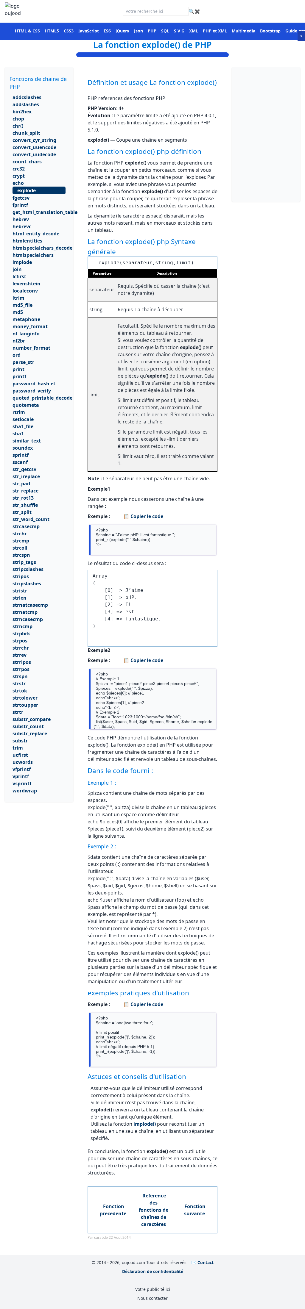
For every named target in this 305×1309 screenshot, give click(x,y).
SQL (165, 31)
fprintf (20, 205)
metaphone (26, 319)
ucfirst (20, 755)
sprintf (21, 455)
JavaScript (88, 31)
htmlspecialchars (33, 255)
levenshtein (27, 283)
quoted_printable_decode (42, 398)
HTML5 (52, 31)
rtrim (19, 412)
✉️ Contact (202, 1262)
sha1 (18, 433)
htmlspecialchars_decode (42, 248)
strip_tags (24, 562)
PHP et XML (215, 31)
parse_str (23, 362)
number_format (31, 348)
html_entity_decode (36, 233)
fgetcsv (21, 198)
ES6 (107, 31)
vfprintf (22, 769)
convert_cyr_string (34, 140)
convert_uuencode (34, 147)
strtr (18, 712)
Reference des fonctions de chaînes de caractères (153, 1209)
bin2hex (22, 111)
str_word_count (31, 519)
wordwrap (25, 790)
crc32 (19, 168)
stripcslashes (28, 569)
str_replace (25, 490)
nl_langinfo (26, 333)
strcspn (21, 555)
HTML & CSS (27, 31)
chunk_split (26, 133)
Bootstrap (270, 31)
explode (26, 190)
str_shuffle (25, 505)
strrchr (21, 648)
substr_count (28, 726)
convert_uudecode (34, 154)
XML (193, 31)
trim (18, 748)
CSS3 (69, 31)
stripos (21, 576)
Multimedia (243, 31)
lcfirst (19, 276)
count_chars (27, 161)
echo (18, 183)
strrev (20, 655)
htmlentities (27, 240)
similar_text (27, 440)
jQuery (122, 31)
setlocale (23, 419)
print (18, 369)
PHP (152, 31)
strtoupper (25, 705)
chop (18, 118)
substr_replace (30, 733)
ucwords (23, 762)
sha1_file (23, 426)
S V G (179, 31)
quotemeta (26, 405)
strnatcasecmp (30, 605)
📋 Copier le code (142, 516)
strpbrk (21, 633)
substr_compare (32, 719)
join (17, 269)
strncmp (22, 626)
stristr (20, 590)
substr (20, 740)
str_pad (21, 483)
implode (22, 262)
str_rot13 (23, 498)
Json (138, 31)
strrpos (21, 669)
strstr (19, 683)
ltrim (18, 298)
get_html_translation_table (45, 212)
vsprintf (22, 783)
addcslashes (27, 97)
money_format (30, 326)
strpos (20, 640)
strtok (20, 690)
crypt (19, 176)
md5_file (22, 305)
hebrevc (22, 226)
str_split (22, 512)
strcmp (21, 540)
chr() (18, 126)
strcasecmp (26, 526)
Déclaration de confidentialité (152, 1271)
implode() (144, 1124)
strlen (20, 598)
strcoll (20, 548)
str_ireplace (26, 476)
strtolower (25, 698)
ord (17, 355)
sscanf (20, 462)
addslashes (26, 104)
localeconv (25, 290)
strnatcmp (25, 612)
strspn (20, 676)
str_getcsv (24, 469)
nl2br (19, 340)
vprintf (21, 776)
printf (19, 376)
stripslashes (27, 583)
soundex (23, 448)
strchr (20, 533)
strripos (22, 662)
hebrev (21, 219)
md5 (18, 312)
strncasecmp (28, 619)
